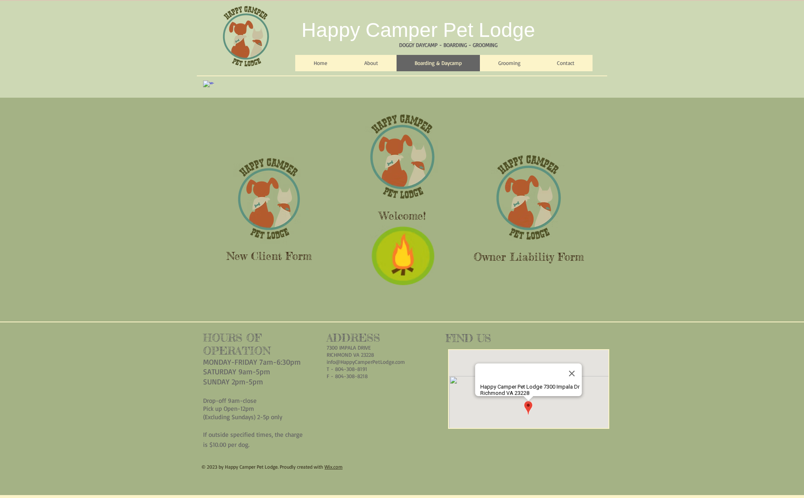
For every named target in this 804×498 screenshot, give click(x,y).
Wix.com (334, 467)
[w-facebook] (208, 85)
